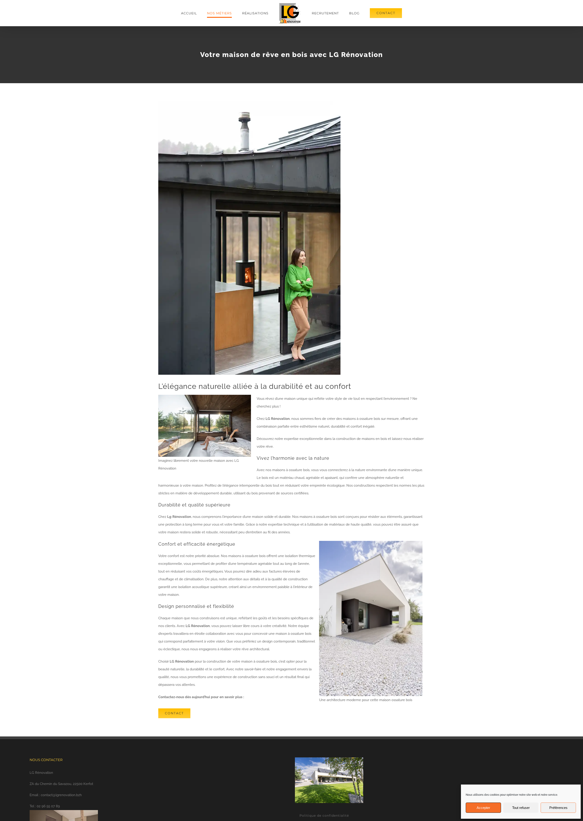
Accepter (483, 808)
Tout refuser (521, 808)
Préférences (558, 808)
